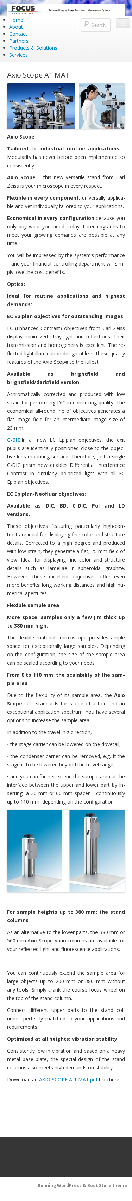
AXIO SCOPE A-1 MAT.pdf (68, 1079)
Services (18, 55)
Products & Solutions (33, 48)
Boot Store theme (107, 1185)
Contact (18, 34)
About (16, 27)
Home (16, 19)
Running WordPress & (62, 1185)
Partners (19, 41)
